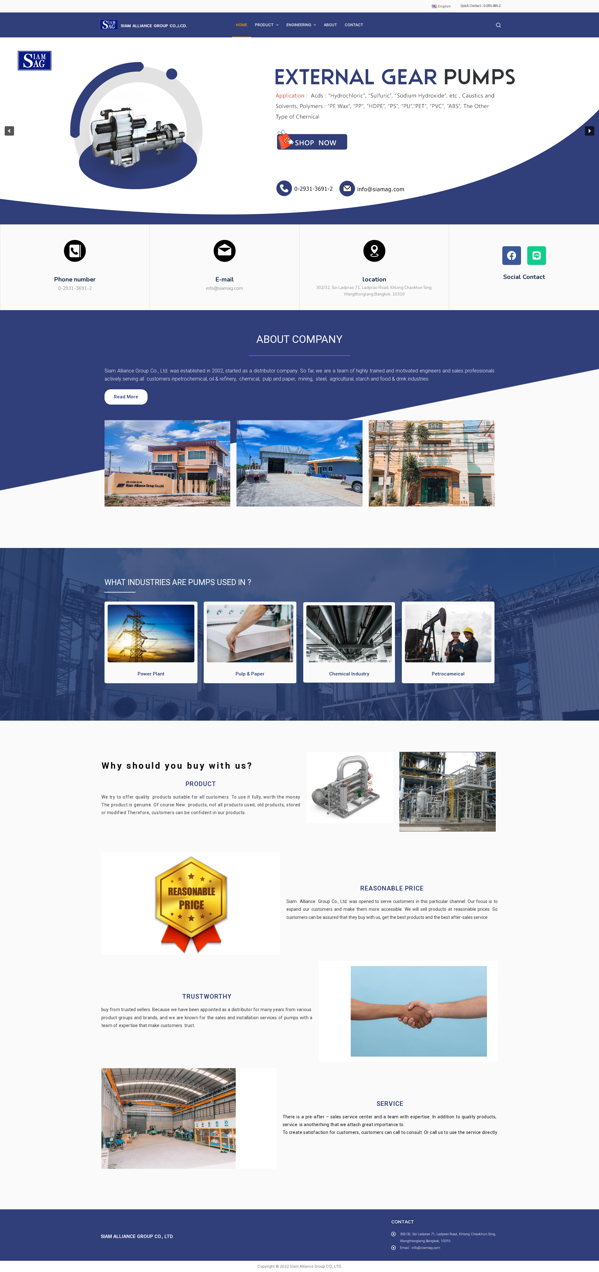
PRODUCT (264, 24)
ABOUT (330, 24)
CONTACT (354, 24)
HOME (241, 24)
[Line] (536, 255)
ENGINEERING (298, 24)
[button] (299, 130)
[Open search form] (498, 25)
